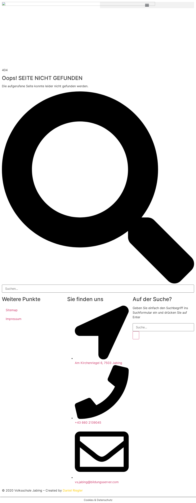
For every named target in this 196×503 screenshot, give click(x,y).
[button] (147, 5)
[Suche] (136, 335)
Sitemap (12, 310)
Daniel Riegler (73, 490)
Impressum (13, 319)
